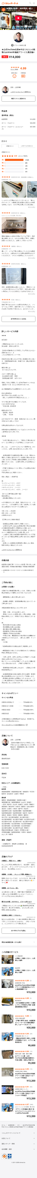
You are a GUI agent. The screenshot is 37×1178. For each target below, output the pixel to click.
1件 (26, 166)
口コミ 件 (14, 69)
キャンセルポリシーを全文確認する (13, 725)
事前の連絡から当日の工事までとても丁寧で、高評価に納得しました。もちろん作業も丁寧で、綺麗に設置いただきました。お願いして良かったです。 (18, 238)
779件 (27, 160)
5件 (26, 163)
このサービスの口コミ (27, 146)
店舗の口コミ (10, 146)
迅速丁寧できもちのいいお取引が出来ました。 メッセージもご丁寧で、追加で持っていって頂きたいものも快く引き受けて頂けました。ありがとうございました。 (18, 306)
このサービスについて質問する (20, 92)
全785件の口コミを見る (18, 319)
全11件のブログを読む (18, 930)
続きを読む (31, 207)
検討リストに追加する (18, 98)
